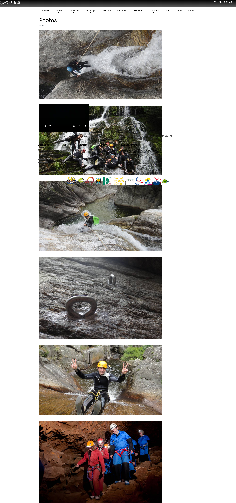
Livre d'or (104, 164)
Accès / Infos (106, 149)
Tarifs (167, 10)
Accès (179, 10)
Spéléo (82, 153)
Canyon (83, 150)
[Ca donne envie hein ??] (135, 151)
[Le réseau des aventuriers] (145, 151)
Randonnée (122, 10)
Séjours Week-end (108, 158)
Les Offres (154, 10)
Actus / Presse (106, 161)
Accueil (45, 10)
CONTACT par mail (141, 136)
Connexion (140, 172)
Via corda (42, 156)
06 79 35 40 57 (227, 2)
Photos (191, 10)
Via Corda (106, 10)
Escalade (138, 10)
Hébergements (65, 150)
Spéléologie (90, 10)
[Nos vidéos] (140, 151)
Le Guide (104, 167)
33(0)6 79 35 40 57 (164, 136)
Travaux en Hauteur (108, 152)
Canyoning (74, 10)
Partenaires (105, 170)
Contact (59, 10)
